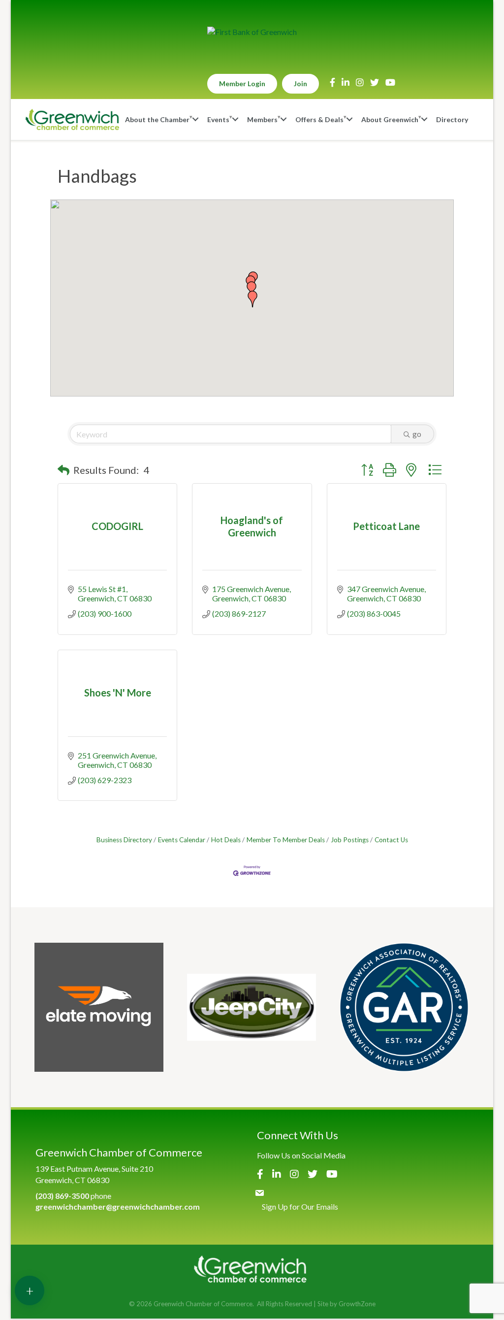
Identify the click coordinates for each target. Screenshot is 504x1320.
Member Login (242, 83)
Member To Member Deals (286, 840)
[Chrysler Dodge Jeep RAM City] (251, 1007)
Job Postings (350, 840)
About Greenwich (389, 119)
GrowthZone (357, 1304)
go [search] (416, 433)
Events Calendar (181, 840)
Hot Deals (226, 840)
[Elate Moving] (98, 1007)
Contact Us (391, 840)
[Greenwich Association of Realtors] (404, 1007)
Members (262, 119)
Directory (452, 119)
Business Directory (124, 840)
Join (300, 83)
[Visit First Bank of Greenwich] (252, 32)
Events (218, 119)
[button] (252, 299)
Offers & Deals (319, 119)
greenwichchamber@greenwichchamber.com (117, 1206)
